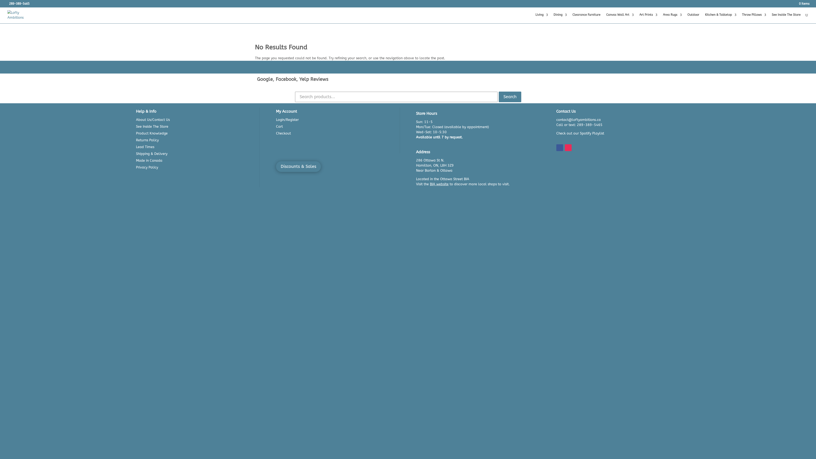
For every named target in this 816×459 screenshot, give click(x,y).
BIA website (439, 184)
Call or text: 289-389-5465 (579, 125)
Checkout (283, 133)
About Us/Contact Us (153, 120)
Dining (558, 15)
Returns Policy (147, 140)
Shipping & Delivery (151, 154)
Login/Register (287, 120)
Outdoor (693, 15)
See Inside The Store (786, 15)
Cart (279, 127)
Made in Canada (149, 161)
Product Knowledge (152, 133)
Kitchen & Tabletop (718, 15)
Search (510, 96)
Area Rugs (670, 15)
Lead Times (145, 147)
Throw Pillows (752, 15)
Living (540, 15)
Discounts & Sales (298, 166)
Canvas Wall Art (617, 15)
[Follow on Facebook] (559, 147)
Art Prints (646, 15)
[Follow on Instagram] (568, 147)
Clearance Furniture (586, 15)
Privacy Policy (147, 167)
